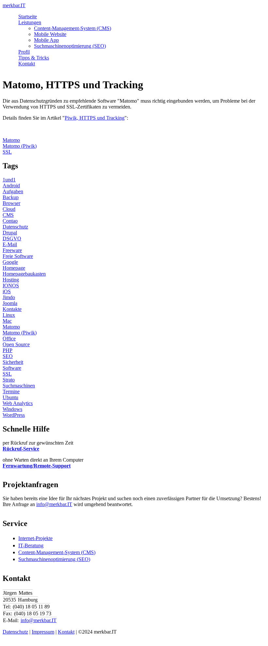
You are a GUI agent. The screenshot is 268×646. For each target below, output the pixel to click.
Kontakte (12, 309)
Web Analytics (18, 403)
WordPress (14, 415)
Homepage (14, 268)
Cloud (9, 209)
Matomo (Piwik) (20, 146)
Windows (12, 409)
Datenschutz (15, 227)
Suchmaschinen (19, 385)
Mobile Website (50, 34)
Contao (10, 221)
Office (9, 338)
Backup (11, 197)
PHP (7, 350)
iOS (7, 291)
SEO (8, 356)
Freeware (12, 250)
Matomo (11, 140)
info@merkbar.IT (54, 504)
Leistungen (29, 22)
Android (11, 185)
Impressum (43, 632)
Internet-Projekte (35, 538)
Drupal (10, 232)
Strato (9, 379)
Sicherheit (13, 362)
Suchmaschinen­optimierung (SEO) (54, 559)
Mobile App (46, 40)
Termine (11, 391)
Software (12, 368)
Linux (9, 315)
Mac (7, 321)
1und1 (9, 179)
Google (10, 262)
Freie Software (18, 256)
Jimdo (9, 297)
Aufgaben (13, 191)
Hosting (11, 279)
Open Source (16, 344)
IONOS (11, 285)
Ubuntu (10, 397)
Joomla (10, 303)
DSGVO (12, 238)
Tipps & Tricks (33, 57)
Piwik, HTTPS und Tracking (95, 118)
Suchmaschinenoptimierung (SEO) (70, 46)
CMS (8, 215)
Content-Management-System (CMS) (72, 28)
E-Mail (10, 244)
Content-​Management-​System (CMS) (56, 552)
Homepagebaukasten (24, 274)
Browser (11, 203)
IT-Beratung (30, 545)
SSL (7, 152)
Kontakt (26, 63)
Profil (24, 52)
